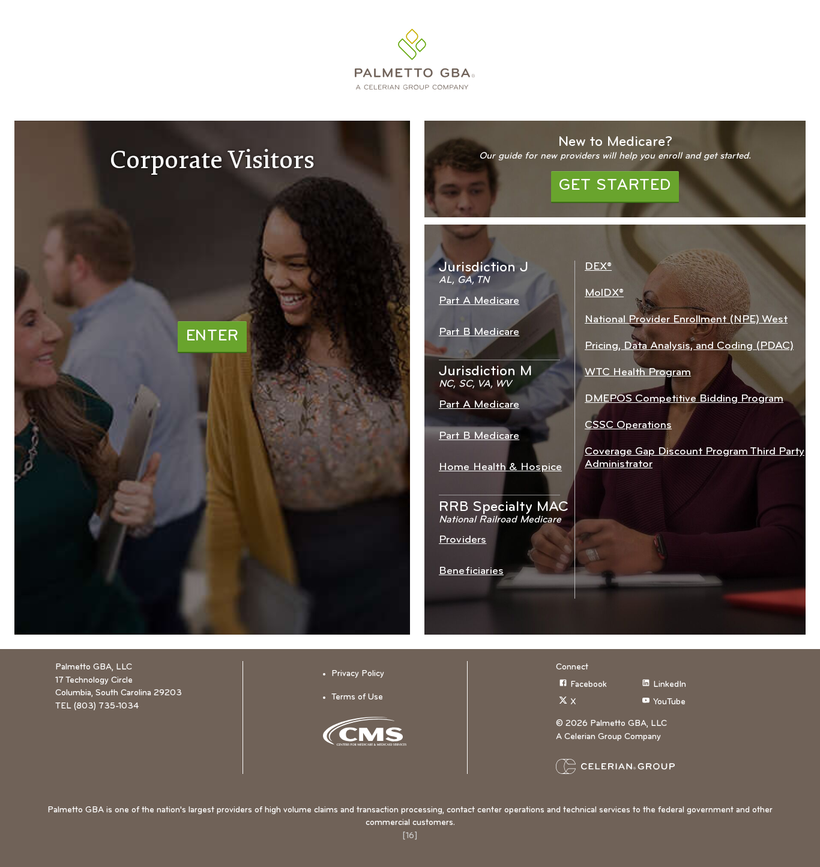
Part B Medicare (479, 332)
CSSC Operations (628, 425)
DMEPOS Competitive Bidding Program (684, 399)
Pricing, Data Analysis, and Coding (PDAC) (689, 346)
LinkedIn (669, 684)
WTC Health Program (638, 372)
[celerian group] (639, 766)
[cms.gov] (368, 731)
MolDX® (604, 293)
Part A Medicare (479, 301)
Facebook (588, 684)
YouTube (669, 702)
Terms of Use (357, 697)
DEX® (598, 267)
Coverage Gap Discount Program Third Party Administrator (694, 458)
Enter (212, 336)
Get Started (615, 186)
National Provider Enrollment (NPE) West (686, 319)
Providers (462, 540)
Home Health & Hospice (500, 467)
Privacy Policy (357, 673)
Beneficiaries (471, 571)
